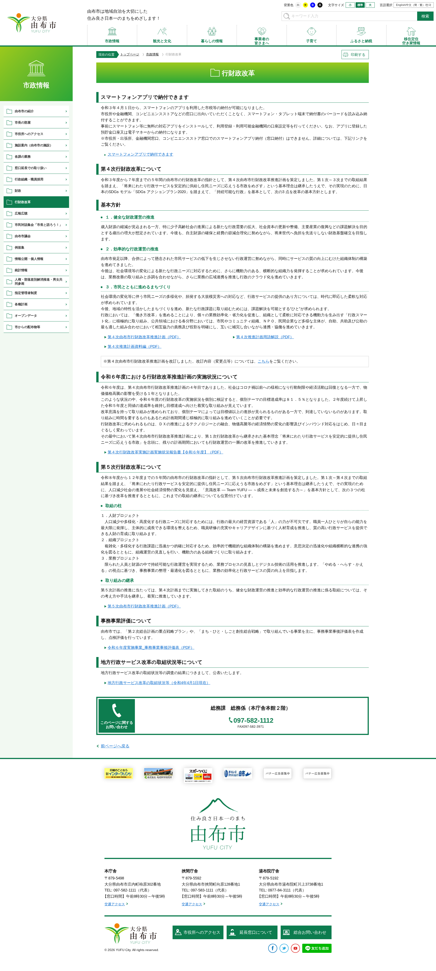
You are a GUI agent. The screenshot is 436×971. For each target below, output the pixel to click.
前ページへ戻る (115, 746)
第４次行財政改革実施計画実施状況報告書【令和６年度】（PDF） (165, 452)
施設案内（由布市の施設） (34, 145)
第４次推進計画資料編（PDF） (134, 346)
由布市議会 (23, 236)
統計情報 (21, 270)
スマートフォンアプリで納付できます (140, 154)
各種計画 (21, 304)
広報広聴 (21, 213)
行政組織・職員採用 (29, 179)
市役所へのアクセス (29, 134)
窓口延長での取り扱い (31, 168)
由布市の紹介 (24, 111)
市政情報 (152, 54)
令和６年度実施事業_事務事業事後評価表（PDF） (151, 647)
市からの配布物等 (27, 327)
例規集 (19, 247)
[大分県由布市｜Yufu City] (31, 22)
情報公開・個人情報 (29, 259)
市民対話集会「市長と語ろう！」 (38, 225)
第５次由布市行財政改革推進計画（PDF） (144, 606)
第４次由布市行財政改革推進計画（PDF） (144, 337)
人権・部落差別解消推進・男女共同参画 (38, 281)
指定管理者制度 (26, 293)
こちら (263, 361)
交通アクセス (114, 904)
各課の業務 (23, 156)
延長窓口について (256, 932)
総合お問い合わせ (310, 932)
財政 (18, 190)
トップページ (129, 54)
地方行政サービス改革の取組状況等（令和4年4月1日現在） (159, 683)
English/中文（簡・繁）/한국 (413, 5)
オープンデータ (26, 315)
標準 (360, 5)
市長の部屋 (23, 122)
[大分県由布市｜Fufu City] (130, 933)
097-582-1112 (253, 720)
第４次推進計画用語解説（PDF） (265, 337)
